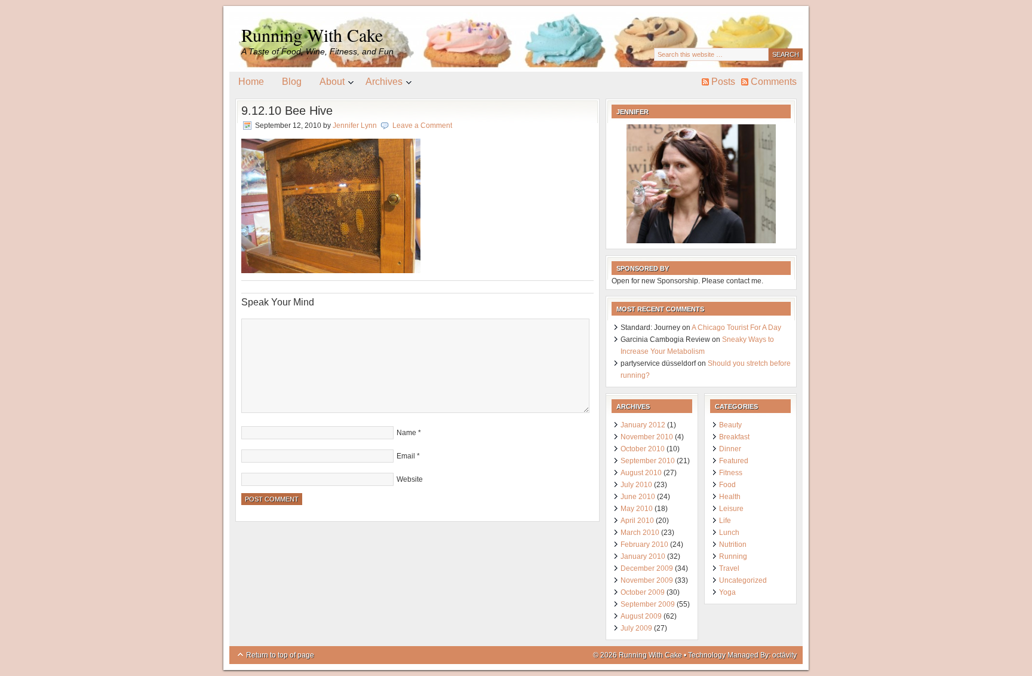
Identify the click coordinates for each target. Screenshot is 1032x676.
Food (727, 485)
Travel (729, 568)
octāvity (784, 655)
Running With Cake (312, 35)
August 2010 (641, 473)
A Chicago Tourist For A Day (736, 327)
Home (251, 82)
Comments (774, 82)
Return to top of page (280, 655)
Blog (292, 82)
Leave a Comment (422, 125)
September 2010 (648, 461)
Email (406, 456)
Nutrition (733, 544)
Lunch (729, 532)
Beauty (730, 425)
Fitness (730, 473)
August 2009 (641, 616)
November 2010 (647, 437)
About (328, 84)
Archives (380, 84)
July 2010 (636, 485)
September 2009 (648, 604)
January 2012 (643, 425)
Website (410, 479)
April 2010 (637, 520)
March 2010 (640, 532)
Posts (723, 82)
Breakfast (734, 437)
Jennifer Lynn (355, 125)
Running (733, 556)
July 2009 (636, 628)
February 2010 (644, 544)
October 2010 (643, 449)
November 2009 (647, 580)
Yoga (727, 592)
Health (730, 497)
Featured (733, 461)
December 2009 (647, 568)
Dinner (730, 449)
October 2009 (643, 592)
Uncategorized (743, 580)
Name (406, 433)
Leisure (731, 508)
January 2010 (643, 556)
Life (725, 520)
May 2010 (637, 508)
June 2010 (638, 497)
